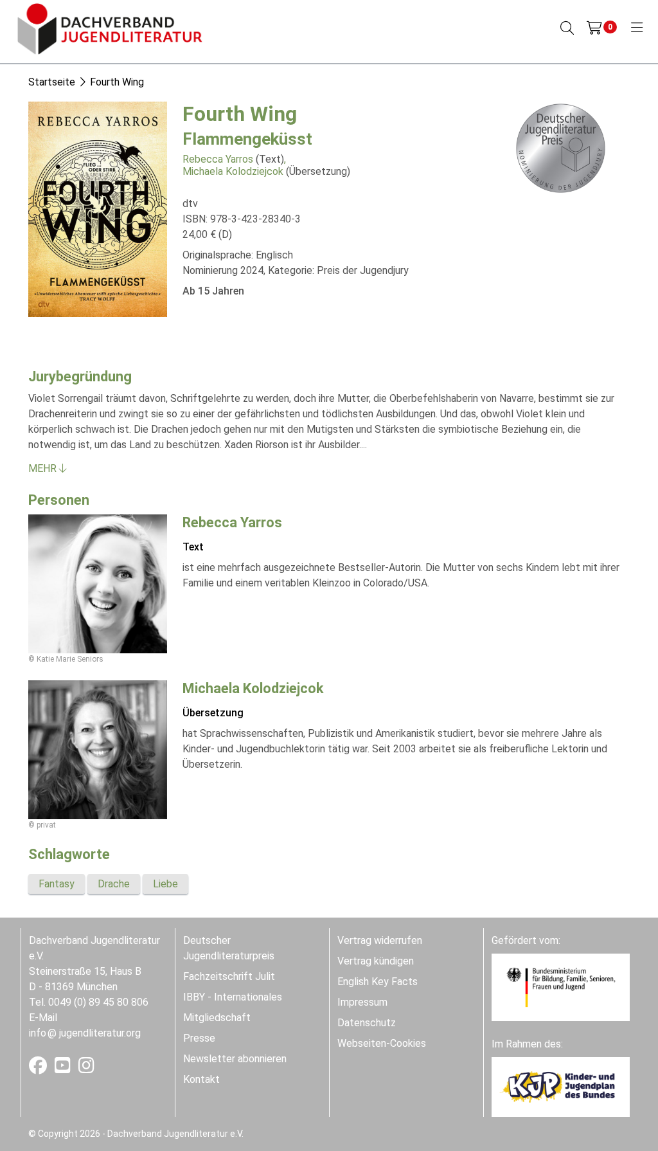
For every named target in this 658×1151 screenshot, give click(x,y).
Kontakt (201, 1079)
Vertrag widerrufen (379, 940)
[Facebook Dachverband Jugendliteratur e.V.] (39, 1068)
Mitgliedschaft (217, 1017)
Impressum (362, 1002)
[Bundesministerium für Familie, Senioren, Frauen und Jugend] (561, 987)
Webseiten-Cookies (381, 1043)
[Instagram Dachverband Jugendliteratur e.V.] (86, 1068)
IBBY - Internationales (232, 997)
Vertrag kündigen (375, 961)
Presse (199, 1038)
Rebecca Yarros (217, 159)
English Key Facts (377, 981)
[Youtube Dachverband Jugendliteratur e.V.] (64, 1068)
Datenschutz (366, 1023)
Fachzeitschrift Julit (229, 976)
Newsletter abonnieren (235, 1059)
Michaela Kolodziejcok (232, 171)
